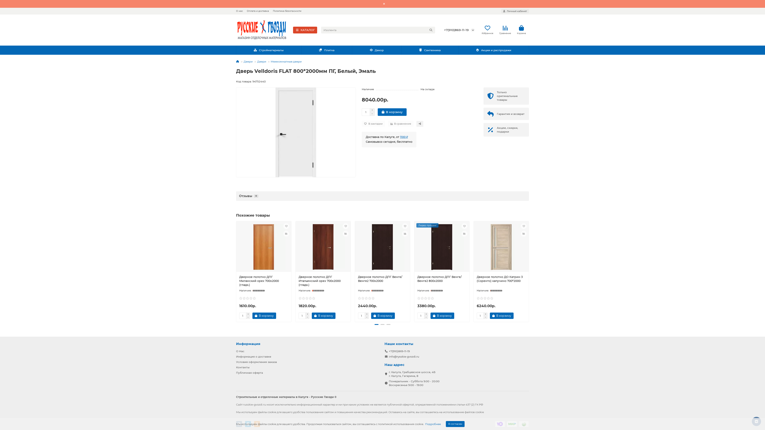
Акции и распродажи (496, 50)
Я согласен (455, 423)
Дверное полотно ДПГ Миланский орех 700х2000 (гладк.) (259, 281)
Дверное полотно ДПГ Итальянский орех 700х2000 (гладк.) (320, 281)
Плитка (329, 50)
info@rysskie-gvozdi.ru (404, 356)
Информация (248, 344)
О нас (239, 11)
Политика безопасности (287, 11)
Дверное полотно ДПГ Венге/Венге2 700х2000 (380, 279)
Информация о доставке (253, 356)
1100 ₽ (404, 137)
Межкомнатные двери (286, 61)
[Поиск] (431, 30)
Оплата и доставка (258, 11)
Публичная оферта (249, 372)
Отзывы (248, 196)
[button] (237, 271)
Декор (379, 50)
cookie (272, 412)
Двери (248, 61)
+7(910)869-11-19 (456, 30)
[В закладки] (286, 226)
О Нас (240, 351)
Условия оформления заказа (256, 362)
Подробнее (433, 424)
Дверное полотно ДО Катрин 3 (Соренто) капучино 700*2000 (500, 279)
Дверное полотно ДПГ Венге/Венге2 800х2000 (439, 279)
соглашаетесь (429, 412)
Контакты (243, 367)
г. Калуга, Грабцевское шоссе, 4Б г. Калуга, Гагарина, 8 (412, 373)
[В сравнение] (286, 234)
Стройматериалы (271, 50)
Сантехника (432, 50)
